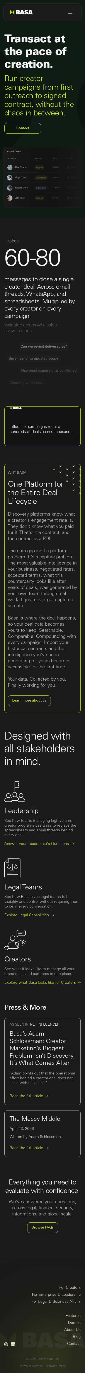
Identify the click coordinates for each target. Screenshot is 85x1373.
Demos (74, 1323)
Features (73, 1316)
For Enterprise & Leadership (56, 1294)
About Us (72, 1330)
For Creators (70, 1287)
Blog (77, 1337)
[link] (29, 1096)
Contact (74, 1344)
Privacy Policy (56, 1366)
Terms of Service (31, 1366)
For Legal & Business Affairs (56, 1301)
